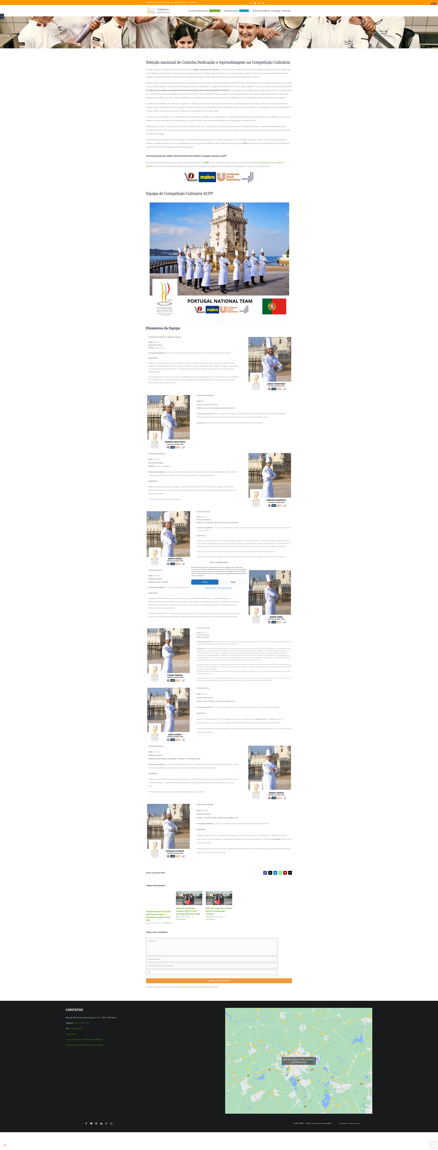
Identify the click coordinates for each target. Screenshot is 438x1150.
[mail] (111, 1123)
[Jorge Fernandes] (269, 336)
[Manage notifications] (5, 1145)
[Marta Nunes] (168, 511)
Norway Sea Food (267, 162)
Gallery (192, 898)
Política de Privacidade (225, 588)
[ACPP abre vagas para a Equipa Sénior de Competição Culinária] (219, 898)
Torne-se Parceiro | (74, 1039)
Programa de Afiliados (92, 1039)
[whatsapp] (106, 1123)
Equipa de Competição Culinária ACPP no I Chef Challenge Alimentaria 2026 (185, 898)
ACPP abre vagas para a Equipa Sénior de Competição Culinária (215, 898)
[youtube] (255, 3)
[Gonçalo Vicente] (168, 803)
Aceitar (204, 582)
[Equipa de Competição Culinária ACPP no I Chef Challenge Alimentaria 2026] (189, 898)
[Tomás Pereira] (168, 628)
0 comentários (166, 923)
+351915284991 (76, 1028)
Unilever (279, 162)
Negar (233, 582)
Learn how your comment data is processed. (199, 987)
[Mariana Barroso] (269, 453)
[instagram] (259, 3)
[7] (269, 569)
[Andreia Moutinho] (168, 394)
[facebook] (251, 3)
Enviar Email (71, 1034)
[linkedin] (263, 3)
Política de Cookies (211, 588)
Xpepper (149, 166)
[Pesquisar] (194, 2)
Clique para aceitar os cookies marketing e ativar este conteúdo (298, 1061)
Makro (256, 162)
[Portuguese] (434, 3)
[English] (431, 3)
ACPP (167, 77)
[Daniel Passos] (269, 745)
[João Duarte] (168, 687)
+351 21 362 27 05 (81, 1023)
